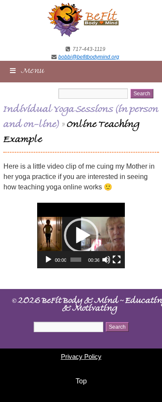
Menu (32, 72)
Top (81, 381)
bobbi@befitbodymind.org (88, 57)
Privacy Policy (81, 356)
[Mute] (106, 259)
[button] (81, 235)
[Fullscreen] (116, 259)
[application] (81, 235)
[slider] (75, 260)
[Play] (48, 259)
